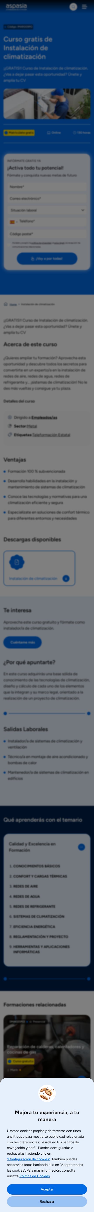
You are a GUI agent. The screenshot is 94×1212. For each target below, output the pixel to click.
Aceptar (47, 1189)
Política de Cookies (34, 1176)
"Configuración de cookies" (28, 1159)
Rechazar (47, 1201)
